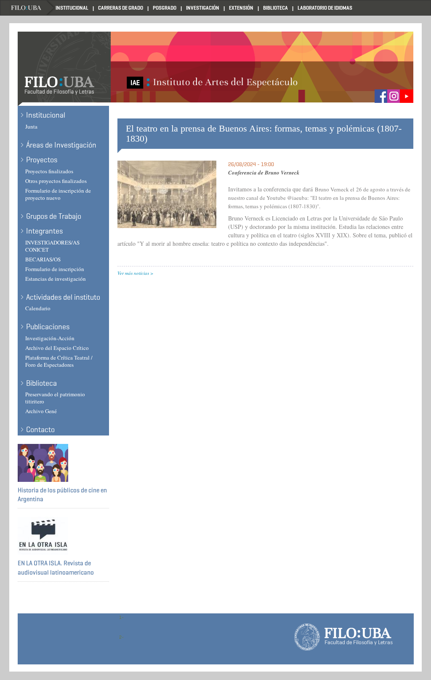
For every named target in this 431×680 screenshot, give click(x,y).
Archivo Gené (41, 411)
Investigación (202, 8)
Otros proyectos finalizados (56, 181)
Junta (31, 126)
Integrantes (44, 231)
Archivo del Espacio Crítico (57, 348)
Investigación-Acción (49, 338)
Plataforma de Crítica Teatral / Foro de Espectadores (59, 361)
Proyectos (41, 159)
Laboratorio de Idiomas (325, 8)
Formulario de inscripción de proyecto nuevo (58, 194)
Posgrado (164, 8)
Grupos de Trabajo (53, 216)
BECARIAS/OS (43, 259)
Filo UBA (32, 7)
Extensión (241, 8)
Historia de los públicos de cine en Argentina (62, 494)
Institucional (72, 8)
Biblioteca (275, 8)
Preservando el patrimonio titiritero (55, 397)
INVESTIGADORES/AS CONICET (52, 246)
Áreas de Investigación (61, 145)
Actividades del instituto (63, 297)
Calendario (38, 308)
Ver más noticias (133, 273)
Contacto (40, 429)
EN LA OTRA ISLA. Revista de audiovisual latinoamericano (56, 567)
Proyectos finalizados (49, 171)
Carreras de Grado (120, 8)
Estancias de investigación (55, 278)
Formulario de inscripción (54, 269)
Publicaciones (47, 326)
